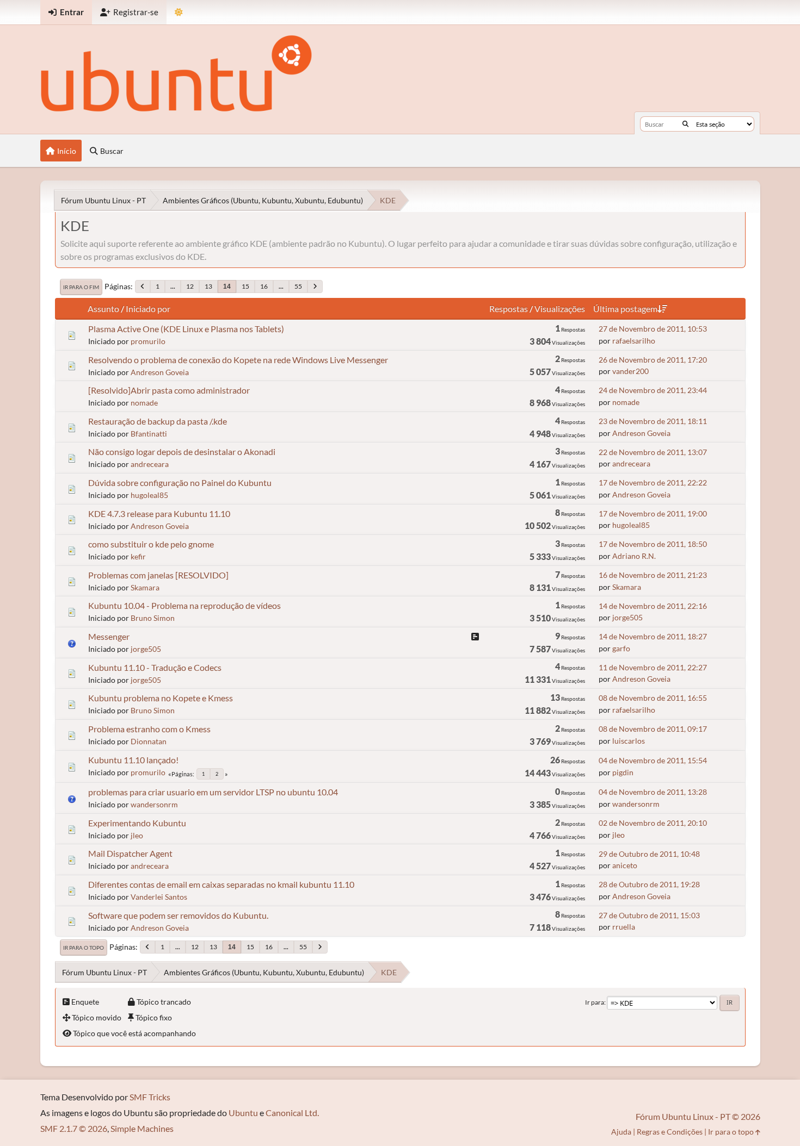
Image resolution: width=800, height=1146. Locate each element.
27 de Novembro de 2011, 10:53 (653, 328)
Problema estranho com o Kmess (149, 729)
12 (190, 286)
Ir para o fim (81, 287)
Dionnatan (149, 741)
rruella (623, 926)
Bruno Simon (153, 617)
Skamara (145, 587)
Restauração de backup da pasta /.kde (157, 421)
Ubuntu (243, 1112)
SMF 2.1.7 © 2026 (73, 1128)
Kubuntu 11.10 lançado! (133, 760)
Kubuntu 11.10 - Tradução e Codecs (154, 667)
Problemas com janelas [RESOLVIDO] (158, 575)
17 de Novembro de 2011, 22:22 (653, 482)
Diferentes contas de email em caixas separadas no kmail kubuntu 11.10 (221, 884)
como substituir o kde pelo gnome (151, 544)
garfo (621, 648)
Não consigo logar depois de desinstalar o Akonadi (181, 451)
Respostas (508, 308)
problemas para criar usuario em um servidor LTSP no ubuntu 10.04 (213, 792)
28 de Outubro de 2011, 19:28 (649, 884)
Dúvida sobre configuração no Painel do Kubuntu (180, 482)
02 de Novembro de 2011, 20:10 (653, 822)
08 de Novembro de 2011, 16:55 (653, 697)
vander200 (630, 371)
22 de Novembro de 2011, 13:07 (653, 452)
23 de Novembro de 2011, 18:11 (653, 421)
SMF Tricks (150, 1097)
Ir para (594, 1002)
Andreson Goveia (160, 372)
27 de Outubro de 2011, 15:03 (649, 915)
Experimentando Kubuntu (137, 823)
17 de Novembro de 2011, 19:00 (653, 513)
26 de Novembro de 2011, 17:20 (653, 359)
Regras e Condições (670, 1131)
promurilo (148, 341)
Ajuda (621, 1131)
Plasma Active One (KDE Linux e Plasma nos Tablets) (186, 328)
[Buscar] (685, 124)
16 (264, 286)
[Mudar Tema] (179, 12)
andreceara (150, 464)
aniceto (624, 865)
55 (298, 286)
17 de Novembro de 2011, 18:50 (653, 544)
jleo (137, 835)
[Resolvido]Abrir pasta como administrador (169, 390)
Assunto (103, 308)
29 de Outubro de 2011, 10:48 (649, 853)
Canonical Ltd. (292, 1112)
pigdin (622, 772)
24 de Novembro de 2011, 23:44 (653, 390)
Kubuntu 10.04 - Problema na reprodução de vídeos (184, 605)
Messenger (109, 636)
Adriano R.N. (634, 555)
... (172, 286)
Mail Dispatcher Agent (130, 853)
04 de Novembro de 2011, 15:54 (653, 760)
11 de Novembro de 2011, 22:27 (653, 667)
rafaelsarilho (633, 340)
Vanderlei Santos (159, 896)
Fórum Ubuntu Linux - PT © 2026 (698, 1116)
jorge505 (627, 617)
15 (245, 286)
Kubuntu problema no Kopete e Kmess (160, 698)
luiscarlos (628, 740)
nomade (144, 402)
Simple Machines (142, 1128)
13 (208, 286)
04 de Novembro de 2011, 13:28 (653, 791)
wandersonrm (154, 804)
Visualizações (559, 308)
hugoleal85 (149, 495)
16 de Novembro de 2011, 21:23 (653, 575)
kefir (138, 556)
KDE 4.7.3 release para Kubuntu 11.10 (159, 513)
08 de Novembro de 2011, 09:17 (653, 728)
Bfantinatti (149, 433)
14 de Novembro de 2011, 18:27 (653, 636)
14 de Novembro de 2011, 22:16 (653, 606)
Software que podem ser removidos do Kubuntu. (178, 915)
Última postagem (625, 308)
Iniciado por (148, 308)
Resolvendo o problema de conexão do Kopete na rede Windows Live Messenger (238, 359)
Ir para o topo (83, 947)
